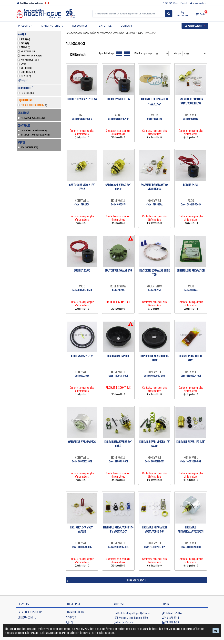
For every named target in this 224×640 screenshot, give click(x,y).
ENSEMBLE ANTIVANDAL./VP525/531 (191, 529)
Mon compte (198, 3)
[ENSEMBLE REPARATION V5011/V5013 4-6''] (154, 508)
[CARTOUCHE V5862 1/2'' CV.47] (82, 165)
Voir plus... (24, 80)
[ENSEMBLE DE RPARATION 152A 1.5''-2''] (154, 80)
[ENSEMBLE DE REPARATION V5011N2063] (154, 165)
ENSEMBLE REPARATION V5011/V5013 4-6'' (154, 529)
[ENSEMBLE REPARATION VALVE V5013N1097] (190, 80)
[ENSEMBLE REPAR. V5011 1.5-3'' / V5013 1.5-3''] (118, 508)
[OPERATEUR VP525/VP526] (82, 422)
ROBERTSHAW (28, 71)
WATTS (155, 115)
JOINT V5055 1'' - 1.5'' (82, 356)
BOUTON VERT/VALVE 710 (118, 270)
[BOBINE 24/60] (190, 165)
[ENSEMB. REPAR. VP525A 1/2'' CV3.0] (154, 422)
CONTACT (126, 25)
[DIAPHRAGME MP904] (118, 337)
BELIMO (25, 47)
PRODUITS (24, 25)
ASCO (25, 39)
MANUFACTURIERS (52, 25)
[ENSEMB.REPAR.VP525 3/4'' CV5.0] (118, 422)
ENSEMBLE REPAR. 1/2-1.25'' (190, 442)
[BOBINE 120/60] (82, 251)
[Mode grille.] (118, 54)
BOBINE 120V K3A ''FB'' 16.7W (82, 99)
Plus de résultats (136, 580)
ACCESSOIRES (29, 147)
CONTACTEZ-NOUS (75, 612)
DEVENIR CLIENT (193, 25)
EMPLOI (69, 622)
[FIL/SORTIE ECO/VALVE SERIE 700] (154, 251)
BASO (25, 43)
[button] (200, 14)
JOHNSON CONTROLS (31, 55)
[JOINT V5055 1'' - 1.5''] (82, 337)
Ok (215, 630)
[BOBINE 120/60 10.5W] (118, 80)
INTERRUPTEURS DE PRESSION (35, 134)
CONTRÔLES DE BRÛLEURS (34, 130)
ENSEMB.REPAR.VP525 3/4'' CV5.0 (118, 444)
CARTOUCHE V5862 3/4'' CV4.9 (118, 187)
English (184, 3)
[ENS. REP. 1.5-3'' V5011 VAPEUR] (82, 508)
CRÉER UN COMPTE (27, 617)
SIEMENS (26, 76)
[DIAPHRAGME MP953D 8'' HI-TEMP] (154, 337)
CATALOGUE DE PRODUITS (30, 612)
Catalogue (130, 32)
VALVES (140, 32)
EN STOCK (27, 92)
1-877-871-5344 (170, 3)
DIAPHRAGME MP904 (118, 356)
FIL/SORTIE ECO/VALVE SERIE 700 (154, 272)
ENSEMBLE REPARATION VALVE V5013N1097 (191, 101)
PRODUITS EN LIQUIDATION (34, 105)
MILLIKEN (26, 67)
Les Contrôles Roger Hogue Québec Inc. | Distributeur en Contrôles (95, 32)
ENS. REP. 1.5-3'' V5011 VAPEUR (81, 529)
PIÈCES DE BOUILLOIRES (33, 117)
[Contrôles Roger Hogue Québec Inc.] (45, 13)
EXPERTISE (105, 25)
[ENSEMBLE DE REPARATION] (190, 251)
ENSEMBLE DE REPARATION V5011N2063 (154, 187)
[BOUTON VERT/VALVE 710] (118, 251)
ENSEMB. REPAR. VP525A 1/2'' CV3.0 (154, 444)
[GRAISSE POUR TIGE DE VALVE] (190, 337)
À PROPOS (71, 617)
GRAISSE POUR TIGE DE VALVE (191, 358)
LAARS (25, 63)
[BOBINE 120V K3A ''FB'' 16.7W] (82, 80)
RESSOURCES (80, 25)
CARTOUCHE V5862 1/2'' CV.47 (82, 187)
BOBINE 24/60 (190, 185)
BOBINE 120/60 (82, 270)
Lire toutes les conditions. (103, 633)
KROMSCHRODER (30, 59)
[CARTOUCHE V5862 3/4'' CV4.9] (118, 165)
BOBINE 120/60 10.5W (118, 99)
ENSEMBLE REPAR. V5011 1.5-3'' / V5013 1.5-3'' (118, 529)
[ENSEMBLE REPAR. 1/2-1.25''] (190, 422)
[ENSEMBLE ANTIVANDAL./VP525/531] (190, 508)
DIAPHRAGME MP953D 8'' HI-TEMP (154, 358)
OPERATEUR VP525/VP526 (82, 442)
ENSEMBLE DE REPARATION (191, 270)
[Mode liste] (126, 54)
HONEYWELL (28, 51)
